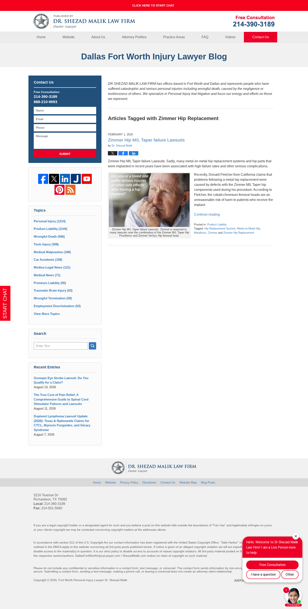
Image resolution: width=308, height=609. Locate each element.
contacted (87, 529)
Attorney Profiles (134, 37)
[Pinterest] (59, 190)
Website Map (188, 482)
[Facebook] (43, 179)
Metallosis (200, 232)
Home (41, 37)
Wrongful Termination (53, 298)
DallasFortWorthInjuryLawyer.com (97, 555)
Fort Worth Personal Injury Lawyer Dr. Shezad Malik (92, 580)
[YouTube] (87, 179)
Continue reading (207, 214)
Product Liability (217, 224)
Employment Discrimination (57, 306)
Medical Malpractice (52, 252)
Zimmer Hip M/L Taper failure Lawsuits (146, 140)
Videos (230, 37)
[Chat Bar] (154, 5)
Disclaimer (149, 482)
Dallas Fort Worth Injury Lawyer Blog (84, 21)
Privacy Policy (129, 482)
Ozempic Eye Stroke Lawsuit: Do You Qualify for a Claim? (61, 380)
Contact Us (260, 37)
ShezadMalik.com (134, 555)
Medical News (47, 275)
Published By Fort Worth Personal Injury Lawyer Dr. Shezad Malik (253, 21)
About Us (98, 37)
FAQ (205, 37)
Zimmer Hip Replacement (238, 232)
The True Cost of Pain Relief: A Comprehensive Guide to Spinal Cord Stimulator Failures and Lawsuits (61, 399)
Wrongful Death (49, 236)
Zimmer (212, 232)
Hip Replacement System (220, 228)
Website (68, 37)
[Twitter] (54, 179)
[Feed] (70, 190)
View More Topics (47, 314)
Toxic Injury (46, 244)
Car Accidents (48, 259)
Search (92, 346)
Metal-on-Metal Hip (248, 228)
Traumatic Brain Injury (53, 290)
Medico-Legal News (52, 267)
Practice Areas (174, 37)
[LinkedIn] (65, 179)
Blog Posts (208, 482)
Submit (65, 154)
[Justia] (76, 179)
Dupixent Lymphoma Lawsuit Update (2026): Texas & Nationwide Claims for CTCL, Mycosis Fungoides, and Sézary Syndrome (62, 423)
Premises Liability (50, 283)
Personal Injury (50, 221)
